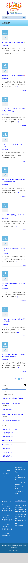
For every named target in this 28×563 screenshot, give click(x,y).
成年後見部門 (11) (8, 444)
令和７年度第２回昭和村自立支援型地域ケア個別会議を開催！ (13, 355)
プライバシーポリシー (7, 475)
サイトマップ (6, 470)
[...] (17, 53)
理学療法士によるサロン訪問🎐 (11, 420)
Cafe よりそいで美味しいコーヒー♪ (13, 215)
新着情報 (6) (6, 448)
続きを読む (23, 57)
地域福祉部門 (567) (8, 437)
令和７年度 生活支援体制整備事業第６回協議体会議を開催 (13, 181)
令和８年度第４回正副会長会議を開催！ (14, 415)
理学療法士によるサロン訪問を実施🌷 (13, 75)
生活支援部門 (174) (8, 456)
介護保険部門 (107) (8, 433)
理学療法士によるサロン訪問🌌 (11, 403)
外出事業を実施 (7, 409)
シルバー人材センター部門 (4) (11, 429)
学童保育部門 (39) (8, 440)
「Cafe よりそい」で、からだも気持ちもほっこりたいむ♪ (13, 110)
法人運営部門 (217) (8, 452)
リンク (5, 466)
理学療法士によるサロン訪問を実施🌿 (13, 42)
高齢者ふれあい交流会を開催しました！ (14, 398)
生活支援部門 (5, 45)
